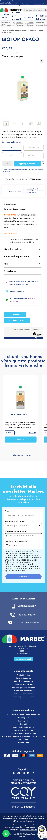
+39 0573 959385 (23, 651)
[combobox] (23, 525)
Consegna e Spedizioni (24, 684)
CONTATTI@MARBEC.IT (26, 622)
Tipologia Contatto (15, 521)
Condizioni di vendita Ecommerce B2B (23, 714)
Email (8, 511)
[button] (42, 61)
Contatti (23, 724)
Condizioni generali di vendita (23, 687)
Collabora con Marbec (23, 694)
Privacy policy (23, 718)
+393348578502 (27, 606)
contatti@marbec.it (23, 653)
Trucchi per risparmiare (23, 690)
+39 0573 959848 (27, 614)
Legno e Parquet (36, 30)
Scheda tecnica (15, 314)
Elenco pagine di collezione (23, 697)
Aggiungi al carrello (27, 163)
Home (4, 30)
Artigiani (25, 4)
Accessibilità (23, 742)
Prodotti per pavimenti (18, 30)
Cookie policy (23, 721)
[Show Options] (40, 525)
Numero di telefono (16, 531)
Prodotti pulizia (23, 675)
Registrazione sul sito (23, 730)
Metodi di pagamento (23, 681)
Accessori (28, 17)
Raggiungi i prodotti (23, 455)
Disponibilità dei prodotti (23, 727)
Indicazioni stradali (23, 659)
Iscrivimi (23, 577)
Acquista (20, 439)
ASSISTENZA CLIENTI (23, 598)
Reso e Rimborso (23, 678)
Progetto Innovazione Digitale (23, 733)
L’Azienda (13, 4)
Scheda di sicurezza (17, 320)
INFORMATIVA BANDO (28, 829)
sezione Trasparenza (27, 821)
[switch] (42, 836)
